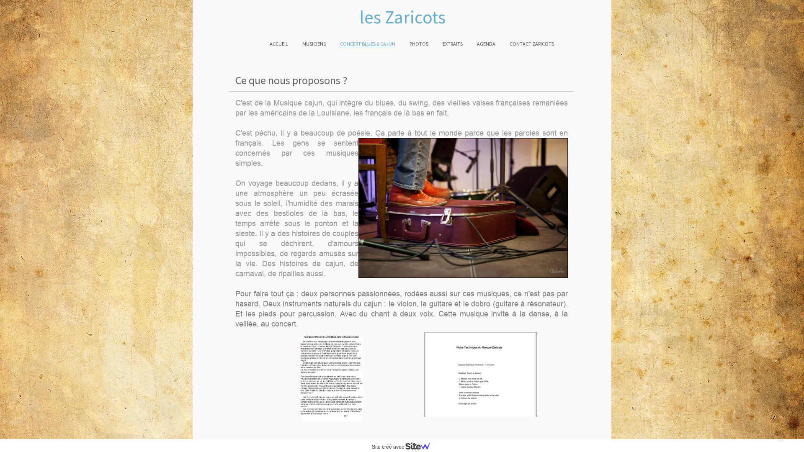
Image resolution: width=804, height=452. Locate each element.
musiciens (314, 44)
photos (419, 44)
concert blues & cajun (367, 44)
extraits (453, 44)
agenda (486, 44)
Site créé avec (388, 447)
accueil (279, 44)
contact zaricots (532, 44)
